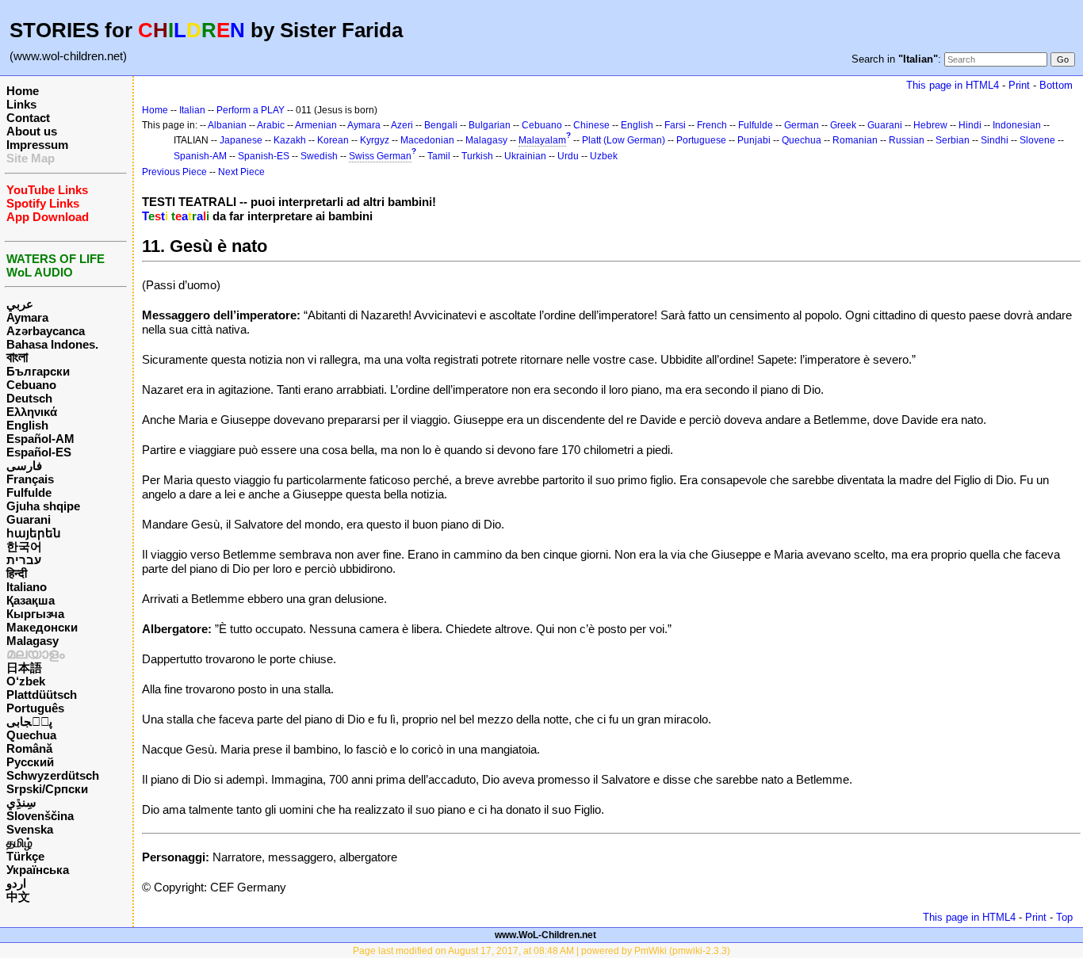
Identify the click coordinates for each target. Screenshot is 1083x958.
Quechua (31, 735)
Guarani (28, 519)
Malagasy (32, 640)
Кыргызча (35, 613)
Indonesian (1017, 125)
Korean (333, 140)
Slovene (1037, 140)
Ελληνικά (31, 411)
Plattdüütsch (41, 694)
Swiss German (380, 156)
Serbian (953, 140)
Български (38, 371)
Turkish (477, 156)
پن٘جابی (29, 721)
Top (1064, 917)
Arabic (271, 125)
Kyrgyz (374, 140)
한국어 (24, 546)
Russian (906, 140)
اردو (16, 883)
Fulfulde (29, 492)
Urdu (568, 156)
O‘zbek (25, 681)
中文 (18, 896)
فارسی (24, 465)
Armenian (316, 125)
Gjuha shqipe (43, 506)
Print (1019, 85)
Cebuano (31, 384)
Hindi (970, 125)
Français (30, 479)
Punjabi (754, 140)
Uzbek (604, 156)
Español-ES (38, 452)
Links (21, 104)
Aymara (27, 317)
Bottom (1056, 85)
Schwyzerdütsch (52, 775)
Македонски (42, 627)
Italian (192, 110)
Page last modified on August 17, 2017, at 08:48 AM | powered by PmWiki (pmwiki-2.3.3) (541, 950)
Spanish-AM (200, 156)
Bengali (440, 125)
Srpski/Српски (47, 789)
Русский (30, 762)
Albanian (227, 125)
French (712, 125)
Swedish (319, 156)
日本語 (24, 667)
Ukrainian (525, 156)
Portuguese (701, 140)
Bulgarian (490, 125)
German (801, 125)
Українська (37, 869)
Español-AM (40, 438)
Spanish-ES (263, 156)
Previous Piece (174, 171)
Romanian (855, 140)
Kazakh (290, 140)
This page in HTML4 (952, 85)
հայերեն (33, 533)
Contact (28, 117)
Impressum (37, 144)
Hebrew (930, 125)
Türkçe (25, 856)
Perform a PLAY (250, 110)
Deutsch (29, 398)
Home (22, 90)
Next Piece (241, 171)
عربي (19, 304)
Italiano (26, 587)
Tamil (438, 156)
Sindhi (994, 140)
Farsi (675, 125)
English (27, 425)
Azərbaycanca (45, 331)
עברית (23, 560)
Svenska (29, 829)
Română (29, 748)
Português (35, 708)
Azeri (402, 125)
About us (31, 131)
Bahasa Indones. (52, 344)
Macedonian (427, 140)
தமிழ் (19, 842)
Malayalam (542, 140)
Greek (843, 125)
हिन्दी (16, 573)
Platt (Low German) (623, 140)
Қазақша (30, 600)
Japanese (241, 140)
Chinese (591, 125)
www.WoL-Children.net (545, 935)
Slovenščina (40, 816)
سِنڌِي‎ (21, 802)
